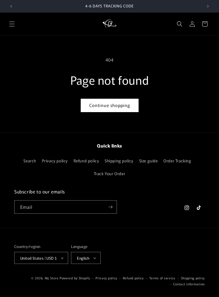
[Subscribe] (110, 207)
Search (29, 160)
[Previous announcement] (11, 6)
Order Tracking (177, 160)
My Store (52, 278)
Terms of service (162, 278)
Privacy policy (55, 160)
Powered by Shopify (75, 278)
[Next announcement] (208, 6)
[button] (12, 24)
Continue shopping (109, 105)
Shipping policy (119, 160)
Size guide (148, 160)
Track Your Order (109, 173)
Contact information (189, 284)
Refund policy (86, 160)
